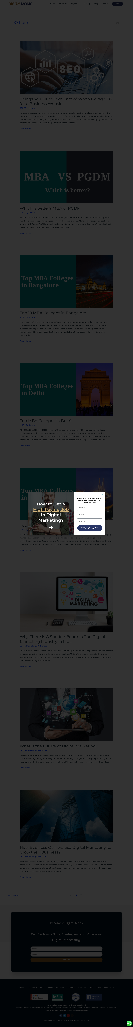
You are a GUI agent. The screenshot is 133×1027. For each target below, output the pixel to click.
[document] (66, 513)
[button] (102, 495)
